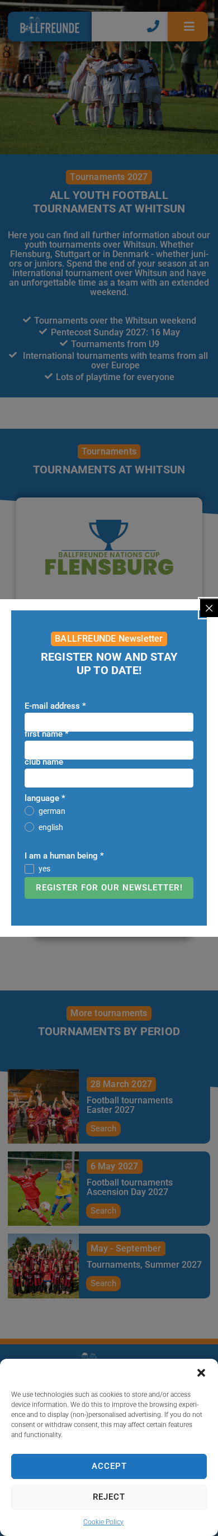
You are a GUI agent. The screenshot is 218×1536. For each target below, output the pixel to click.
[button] (201, 1372)
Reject (109, 1497)
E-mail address (55, 706)
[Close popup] (209, 608)
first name (47, 734)
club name (44, 762)
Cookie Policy (103, 1522)
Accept (109, 1466)
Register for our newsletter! (109, 888)
